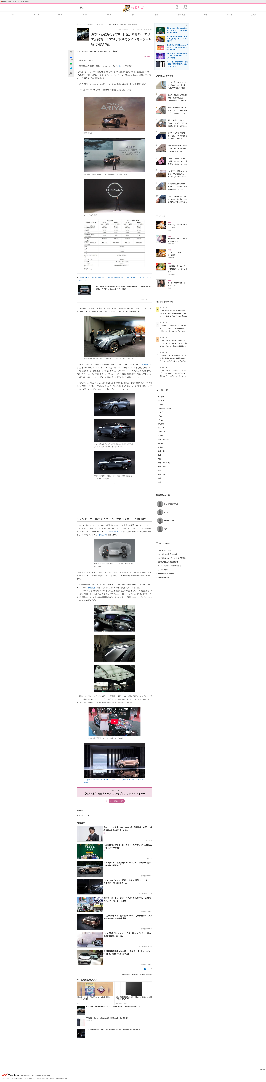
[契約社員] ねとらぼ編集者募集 (167, 562)
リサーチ (229, 15)
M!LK (166, 512)
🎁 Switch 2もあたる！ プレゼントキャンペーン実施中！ (15, 1)
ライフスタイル (163, 439)
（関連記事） (145, 364)
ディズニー (162, 424)
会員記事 (254, 15)
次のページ (118, 801)
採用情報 (58, 1078)
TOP (12, 15)
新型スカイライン (115, 531)
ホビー (160, 435)
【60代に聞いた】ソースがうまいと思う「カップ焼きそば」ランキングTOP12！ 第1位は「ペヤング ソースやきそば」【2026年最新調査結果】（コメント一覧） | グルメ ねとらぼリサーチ (174, 376)
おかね (160, 404)
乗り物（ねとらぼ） (85, 815)
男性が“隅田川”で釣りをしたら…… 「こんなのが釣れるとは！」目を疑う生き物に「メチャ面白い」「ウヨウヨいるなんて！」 (177, 125)
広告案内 (19, 1078)
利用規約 (262, 1069)
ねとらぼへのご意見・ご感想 (166, 554)
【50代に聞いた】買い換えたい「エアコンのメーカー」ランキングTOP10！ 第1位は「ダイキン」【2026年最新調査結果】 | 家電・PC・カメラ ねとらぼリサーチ (173, 346)
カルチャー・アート (164, 408)
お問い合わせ (27, 1078)
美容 (159, 482)
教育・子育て (162, 474)
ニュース (36, 15)
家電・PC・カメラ (164, 463)
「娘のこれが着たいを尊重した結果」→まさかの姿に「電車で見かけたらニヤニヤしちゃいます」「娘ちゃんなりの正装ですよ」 (177, 164)
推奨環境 (64, 1078)
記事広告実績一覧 (162, 577)
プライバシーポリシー (38, 1078)
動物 (205, 15)
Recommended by (139, 968)
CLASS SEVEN (169, 520)
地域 (133, 15)
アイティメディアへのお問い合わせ (168, 566)
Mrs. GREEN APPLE (171, 504)
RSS (47, 1078)
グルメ (109, 15)
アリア (119, 66)
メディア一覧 (6, 1078)
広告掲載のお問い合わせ (165, 573)
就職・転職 (162, 466)
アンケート (161, 216)
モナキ (166, 529)
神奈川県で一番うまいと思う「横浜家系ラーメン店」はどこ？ (177, 269)
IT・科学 (161, 397)
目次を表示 (147, 56)
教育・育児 (181, 15)
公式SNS (13, 1078)
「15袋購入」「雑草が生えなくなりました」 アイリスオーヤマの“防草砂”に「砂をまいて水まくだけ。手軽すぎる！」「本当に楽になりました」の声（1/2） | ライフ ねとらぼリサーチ (173, 331)
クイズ (85, 15)
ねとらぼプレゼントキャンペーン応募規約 (170, 558)
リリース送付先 (162, 570)
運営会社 (52, 1078)
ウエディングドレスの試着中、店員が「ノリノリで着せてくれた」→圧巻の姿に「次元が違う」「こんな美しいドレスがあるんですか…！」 (177, 138)
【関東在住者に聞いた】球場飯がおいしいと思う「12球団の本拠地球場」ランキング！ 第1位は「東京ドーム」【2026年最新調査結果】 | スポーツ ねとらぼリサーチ (173, 316)
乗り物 (160, 443)
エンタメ (60, 15)
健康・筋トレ (162, 451)
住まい (157, 15)
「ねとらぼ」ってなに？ (165, 550)
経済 (159, 478)
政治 (159, 470)
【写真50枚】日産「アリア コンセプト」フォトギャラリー (114, 793)
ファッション (162, 432)
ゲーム (160, 420)
